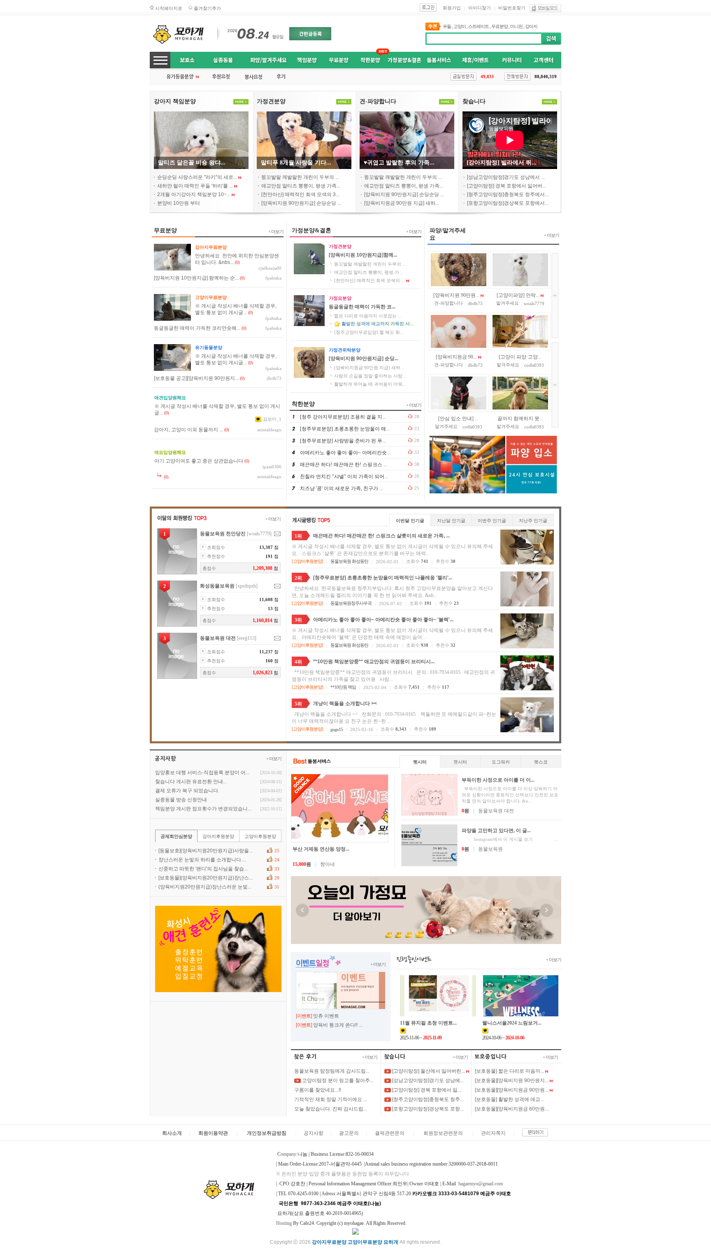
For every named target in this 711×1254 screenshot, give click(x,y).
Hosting (284, 1223)
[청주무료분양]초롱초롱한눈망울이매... (345, 429)
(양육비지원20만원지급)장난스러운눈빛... (204, 887)
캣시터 (460, 761)
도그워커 (501, 761)
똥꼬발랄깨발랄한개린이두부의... (300, 177)
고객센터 (543, 60)
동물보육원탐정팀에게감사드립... (331, 1071)
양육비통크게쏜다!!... (337, 1025)
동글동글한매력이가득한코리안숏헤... (197, 328)
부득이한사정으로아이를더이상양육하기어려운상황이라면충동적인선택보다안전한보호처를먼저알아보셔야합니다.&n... (510, 794)
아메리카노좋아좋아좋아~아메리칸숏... (345, 453)
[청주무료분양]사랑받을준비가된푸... (343, 441)
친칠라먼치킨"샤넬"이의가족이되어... (344, 476)
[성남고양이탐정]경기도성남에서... (506, 177)
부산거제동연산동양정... (321, 849)
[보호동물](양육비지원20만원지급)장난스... (205, 878)
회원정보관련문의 (443, 1133)
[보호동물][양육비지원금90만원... (511, 1090)
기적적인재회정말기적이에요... (330, 1099)
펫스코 (541, 761)
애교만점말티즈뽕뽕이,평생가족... (300, 186)
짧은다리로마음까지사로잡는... (368, 315)
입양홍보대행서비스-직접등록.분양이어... (202, 772)
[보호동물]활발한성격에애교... (509, 1099)
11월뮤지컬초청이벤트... (428, 1023)
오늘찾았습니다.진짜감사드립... (330, 1109)
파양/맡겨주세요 (268, 60)
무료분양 (499, 26)
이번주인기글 (492, 520)
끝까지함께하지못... (520, 418)
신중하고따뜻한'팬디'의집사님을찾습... (203, 869)
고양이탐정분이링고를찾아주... (337, 1080)
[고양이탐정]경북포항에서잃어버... (506, 186)
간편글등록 (310, 33)
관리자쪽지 (493, 1133)
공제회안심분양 (176, 836)
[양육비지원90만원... (456, 295)
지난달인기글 (451, 520)
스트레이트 (478, 26)
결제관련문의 (389, 1133)
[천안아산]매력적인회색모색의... (369, 280)
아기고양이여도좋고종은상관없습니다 (198, 461)
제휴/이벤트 (475, 60)
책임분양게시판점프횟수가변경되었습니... (203, 809)
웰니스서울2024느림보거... (511, 1023)
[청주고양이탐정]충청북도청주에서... (507, 194)
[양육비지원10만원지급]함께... (363, 255)
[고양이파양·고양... (520, 357)
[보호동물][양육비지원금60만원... (511, 1109)
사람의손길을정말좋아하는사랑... (370, 375)
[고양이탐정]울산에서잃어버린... (428, 1071)
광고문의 (349, 1133)
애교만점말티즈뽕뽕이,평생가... (368, 272)
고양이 (459, 26)
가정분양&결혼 (404, 60)
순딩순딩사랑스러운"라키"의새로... (197, 177)
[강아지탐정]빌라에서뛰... (502, 163)
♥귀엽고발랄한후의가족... (399, 163)
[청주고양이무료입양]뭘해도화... (369, 332)
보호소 (187, 60)
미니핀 (516, 26)
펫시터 (420, 761)
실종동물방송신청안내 (181, 800)
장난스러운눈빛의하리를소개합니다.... (202, 860)
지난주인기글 (533, 520)
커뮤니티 (512, 60)
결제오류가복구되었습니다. (187, 791)
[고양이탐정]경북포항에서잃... (426, 1090)
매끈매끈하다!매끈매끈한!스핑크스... (343, 464)
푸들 (447, 26)
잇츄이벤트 (326, 1016)
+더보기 (275, 231)
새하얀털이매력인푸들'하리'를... (195, 186)
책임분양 (307, 60)
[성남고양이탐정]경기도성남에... (427, 1080)
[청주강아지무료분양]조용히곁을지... (343, 417)
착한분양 (370, 60)
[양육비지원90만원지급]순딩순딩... (301, 203)
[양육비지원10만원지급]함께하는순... (196, 278)
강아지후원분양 (218, 836)
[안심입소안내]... (458, 418)
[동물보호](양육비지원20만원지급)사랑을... (205, 851)
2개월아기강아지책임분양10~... (193, 194)
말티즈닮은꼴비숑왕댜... (191, 163)
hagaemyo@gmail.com (480, 1184)
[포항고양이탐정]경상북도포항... (427, 1109)
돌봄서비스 (439, 60)
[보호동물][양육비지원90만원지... (511, 1080)
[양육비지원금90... (456, 357)
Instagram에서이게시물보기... (510, 839)
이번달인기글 (410, 520)
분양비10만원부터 (178, 203)
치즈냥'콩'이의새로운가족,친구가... (341, 488)
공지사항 (313, 1133)
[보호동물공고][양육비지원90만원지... (196, 378)
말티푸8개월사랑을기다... (296, 163)
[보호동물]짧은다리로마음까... (509, 1071)
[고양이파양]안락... (518, 295)
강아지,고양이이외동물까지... (188, 430)
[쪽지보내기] (277, 534)
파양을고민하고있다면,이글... (496, 830)
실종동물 (223, 60)
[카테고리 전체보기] (160, 60)
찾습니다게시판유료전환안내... (191, 781)
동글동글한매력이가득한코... (362, 307)
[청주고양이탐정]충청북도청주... (427, 1099)
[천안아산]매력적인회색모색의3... (300, 194)
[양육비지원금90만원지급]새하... (401, 203)
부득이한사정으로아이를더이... (498, 780)
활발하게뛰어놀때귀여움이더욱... (370, 384)
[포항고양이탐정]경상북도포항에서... (507, 203)
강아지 (531, 26)
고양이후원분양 (307, 561)
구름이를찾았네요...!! (317, 1090)
